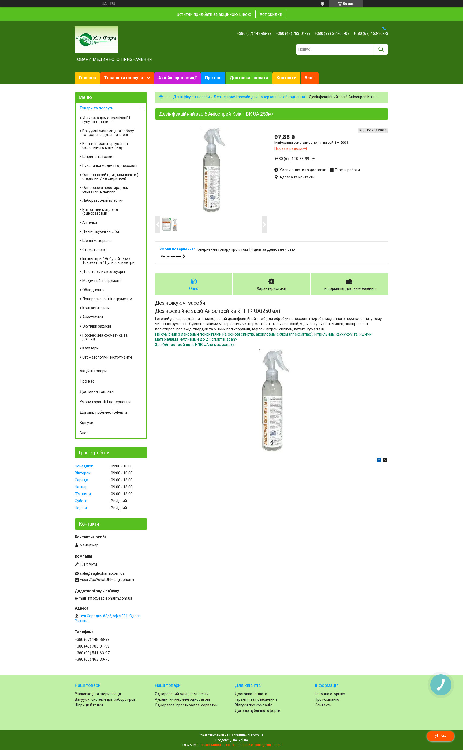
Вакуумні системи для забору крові (105, 699)
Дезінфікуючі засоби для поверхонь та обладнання (259, 97)
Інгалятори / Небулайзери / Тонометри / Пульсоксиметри (108, 261)
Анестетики (92, 317)
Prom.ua (257, 735)
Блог (310, 77)
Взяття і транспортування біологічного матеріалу (105, 146)
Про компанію (327, 699)
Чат (444, 736)
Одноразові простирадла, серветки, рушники (105, 189)
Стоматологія (94, 250)
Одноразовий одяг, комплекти (182, 694)
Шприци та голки (97, 156)
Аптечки (89, 222)
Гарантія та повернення (256, 699)
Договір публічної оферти (103, 412)
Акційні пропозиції (177, 77)
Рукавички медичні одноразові (109, 165)
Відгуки (86, 422)
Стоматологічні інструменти (107, 357)
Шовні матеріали (97, 240)
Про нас (213, 77)
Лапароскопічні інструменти (107, 299)
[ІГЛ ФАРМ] (96, 39)
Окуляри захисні (96, 326)
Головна (87, 77)
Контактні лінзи (96, 308)
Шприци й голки (89, 705)
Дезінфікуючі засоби (191, 97)
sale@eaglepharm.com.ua (102, 573)
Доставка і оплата (249, 77)
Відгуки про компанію (254, 705)
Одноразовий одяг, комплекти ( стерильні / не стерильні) (110, 177)
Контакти (286, 77)
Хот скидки (271, 14)
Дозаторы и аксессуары (103, 271)
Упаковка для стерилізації (98, 694)
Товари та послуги (123, 77)
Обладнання (93, 290)
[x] (385, 461)
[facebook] (379, 461)
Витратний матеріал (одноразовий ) (100, 211)
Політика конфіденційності (260, 745)
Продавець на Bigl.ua (231, 740)
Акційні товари (93, 370)
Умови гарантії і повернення (105, 401)
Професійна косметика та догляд (105, 337)
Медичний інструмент (101, 281)
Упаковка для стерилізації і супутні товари (106, 120)
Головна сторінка (330, 694)
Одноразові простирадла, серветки (186, 705)
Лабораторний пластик (102, 200)
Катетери (90, 348)
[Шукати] (381, 49)
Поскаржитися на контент (218, 745)
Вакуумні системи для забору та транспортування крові (108, 133)
